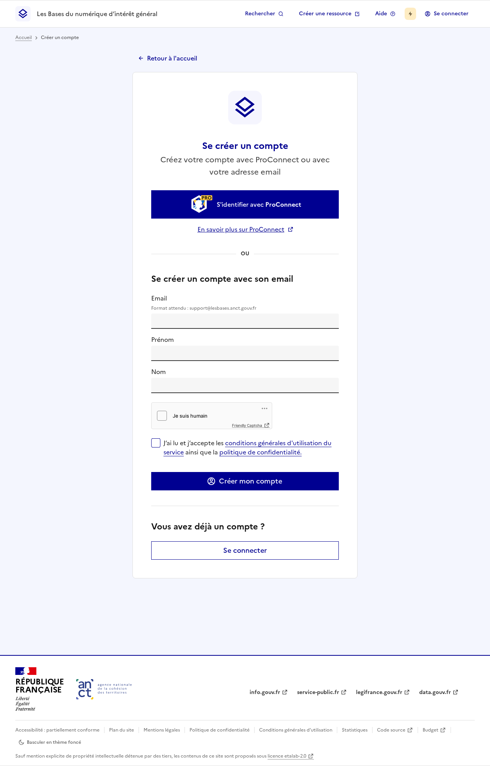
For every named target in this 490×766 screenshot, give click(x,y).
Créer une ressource (325, 14)
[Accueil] (104, 689)
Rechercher (260, 14)
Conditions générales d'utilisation (295, 730)
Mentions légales (162, 730)
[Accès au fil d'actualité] (410, 14)
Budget (430, 730)
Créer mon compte (250, 481)
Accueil (23, 37)
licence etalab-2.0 (287, 756)
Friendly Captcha (247, 425)
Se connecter (451, 14)
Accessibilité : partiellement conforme (57, 730)
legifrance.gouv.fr (379, 692)
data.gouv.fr (435, 692)
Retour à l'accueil (172, 58)
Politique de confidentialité (219, 730)
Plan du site (121, 730)
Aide (381, 14)
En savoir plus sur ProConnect (245, 229)
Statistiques (355, 730)
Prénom (162, 339)
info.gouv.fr (265, 692)
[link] (245, 204)
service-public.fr (318, 692)
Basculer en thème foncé (54, 742)
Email (203, 303)
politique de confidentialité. (260, 452)
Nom (158, 371)
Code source (391, 730)
